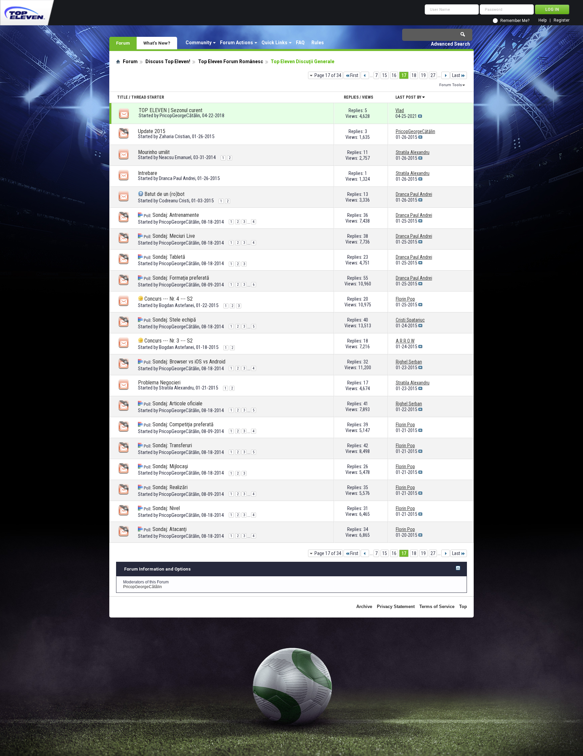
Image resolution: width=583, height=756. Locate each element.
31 (365, 508)
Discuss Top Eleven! (167, 61)
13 (365, 194)
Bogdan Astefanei (176, 305)
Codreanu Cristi (174, 201)
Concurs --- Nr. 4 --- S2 (168, 299)
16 (394, 75)
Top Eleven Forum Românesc (230, 61)
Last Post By (408, 97)
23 (365, 257)
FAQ (300, 42)
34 (365, 529)
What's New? (156, 43)
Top (463, 606)
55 (365, 278)
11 (365, 152)
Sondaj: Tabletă (168, 257)
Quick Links (274, 42)
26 (365, 466)
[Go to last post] (420, 116)
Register (562, 20)
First (354, 75)
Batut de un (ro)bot (164, 194)
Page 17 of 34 (327, 75)
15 (384, 75)
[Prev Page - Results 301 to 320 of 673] (365, 75)
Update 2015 (151, 131)
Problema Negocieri (159, 382)
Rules (317, 42)
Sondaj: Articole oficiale (177, 403)
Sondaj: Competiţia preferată (183, 424)
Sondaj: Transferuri (172, 445)
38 (365, 236)
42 (365, 445)
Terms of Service (436, 606)
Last (456, 75)
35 (365, 487)
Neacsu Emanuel (175, 157)
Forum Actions (236, 42)
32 (365, 361)
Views (367, 97)
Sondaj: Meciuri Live (173, 236)
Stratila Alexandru (176, 388)
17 (403, 75)
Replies (351, 97)
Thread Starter (147, 97)
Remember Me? (514, 20)
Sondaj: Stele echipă (174, 320)
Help (542, 20)
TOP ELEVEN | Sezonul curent (170, 110)
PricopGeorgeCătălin (180, 115)
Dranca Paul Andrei (177, 178)
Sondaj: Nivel (166, 508)
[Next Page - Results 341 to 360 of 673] (445, 75)
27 (433, 75)
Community (199, 42)
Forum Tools (450, 85)
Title (122, 97)
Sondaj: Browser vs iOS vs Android (188, 361)
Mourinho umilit (154, 152)
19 (423, 75)
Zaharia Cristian (174, 136)
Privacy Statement (396, 606)
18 (414, 75)
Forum (123, 43)
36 (365, 215)
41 (365, 403)
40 (365, 320)
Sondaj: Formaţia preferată (180, 278)
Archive (364, 606)
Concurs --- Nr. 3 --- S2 (168, 340)
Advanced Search (450, 44)
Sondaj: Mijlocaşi (170, 466)
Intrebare (147, 173)
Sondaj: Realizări (170, 487)
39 (365, 424)
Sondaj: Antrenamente (175, 215)
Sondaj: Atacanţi (169, 529)
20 (365, 299)
